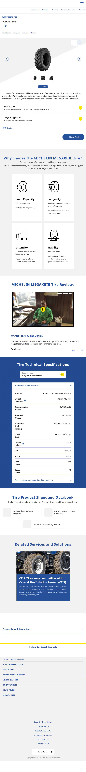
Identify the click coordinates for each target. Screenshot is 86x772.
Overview (34, 10)
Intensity (25, 32)
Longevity (16, 32)
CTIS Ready (7, 128)
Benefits (45, 10)
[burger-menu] (82, 3)
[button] (5, 26)
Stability (33, 32)
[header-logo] (10, 3)
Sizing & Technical (68, 10)
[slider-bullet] (35, 78)
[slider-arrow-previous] (7, 59)
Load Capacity (6, 32)
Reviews (55, 10)
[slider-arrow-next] (79, 59)
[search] (76, 3)
